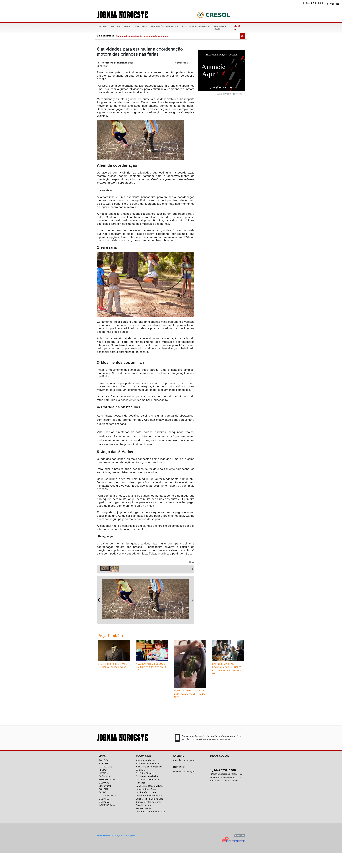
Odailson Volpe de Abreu (148, 802)
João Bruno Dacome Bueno (150, 786)
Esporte (103, 763)
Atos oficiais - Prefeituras (196, 26)
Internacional (107, 805)
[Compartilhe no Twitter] (192, 63)
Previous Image (99, 600)
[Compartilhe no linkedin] (191, 63)
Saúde (102, 792)
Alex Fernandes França (147, 763)
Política (115, 26)
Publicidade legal (220, 27)
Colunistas (143, 755)
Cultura (104, 798)
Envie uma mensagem (184, 771)
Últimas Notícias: (105, 35)
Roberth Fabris (143, 808)
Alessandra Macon (145, 760)
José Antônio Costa (146, 792)
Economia (104, 776)
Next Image (192, 600)
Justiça (103, 773)
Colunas (102, 26)
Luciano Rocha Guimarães (149, 795)
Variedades (141, 26)
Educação (105, 786)
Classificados (107, 795)
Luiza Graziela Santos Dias (149, 798)
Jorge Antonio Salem (146, 789)
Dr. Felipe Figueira (145, 773)
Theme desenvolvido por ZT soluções (116, 835)
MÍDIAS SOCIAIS (219, 755)
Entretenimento (108, 779)
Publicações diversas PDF (164, 26)
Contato (179, 767)
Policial (103, 789)
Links (102, 755)
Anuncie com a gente (183, 760)
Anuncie (178, 755)
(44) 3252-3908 (223, 770)
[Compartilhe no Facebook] (193, 63)
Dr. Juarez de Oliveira (147, 776)
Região (127, 26)
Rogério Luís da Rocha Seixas (151, 811)
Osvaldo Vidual (143, 805)
